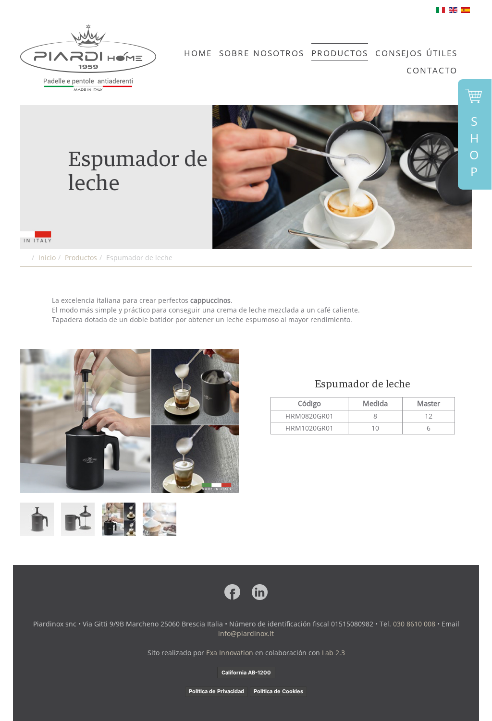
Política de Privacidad (216, 691)
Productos (339, 52)
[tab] (37, 519)
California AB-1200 (246, 672)
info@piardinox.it (246, 633)
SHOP (474, 146)
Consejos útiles (416, 52)
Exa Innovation (229, 652)
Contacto (431, 69)
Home (198, 52)
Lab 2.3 (333, 652)
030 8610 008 (414, 623)
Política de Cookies (278, 691)
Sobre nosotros (261, 52)
